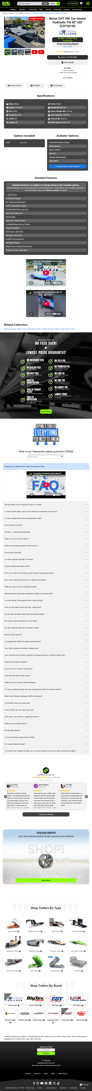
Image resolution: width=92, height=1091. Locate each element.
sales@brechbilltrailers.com (46, 1063)
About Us (37, 1074)
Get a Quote (69, 62)
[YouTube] (42, 1083)
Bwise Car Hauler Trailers (13, 329)
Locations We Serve (51, 1088)
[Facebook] (34, 1083)
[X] (54, 1083)
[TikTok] (58, 1083)
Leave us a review (46, 814)
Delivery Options (15, 85)
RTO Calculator (58, 85)
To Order (39, 1088)
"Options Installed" (52, 190)
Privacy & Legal (30, 1088)
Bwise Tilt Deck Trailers (51, 329)
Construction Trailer (68, 329)
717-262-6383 (46, 1060)
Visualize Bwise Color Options (67, 166)
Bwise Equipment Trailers (32, 329)
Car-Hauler (19, 13)
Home (5, 13)
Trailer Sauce (62, 1074)
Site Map (82, 1088)
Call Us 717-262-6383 (68, 57)
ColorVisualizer (6, 996)
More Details (46, 411)
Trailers (11, 13)
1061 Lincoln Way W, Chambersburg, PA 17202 (46, 1065)
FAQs (53, 1074)
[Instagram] (38, 1083)
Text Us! (85, 1085)
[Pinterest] (46, 1083)
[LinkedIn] (50, 1083)
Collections (63, 1088)
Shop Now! (46, 880)
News (46, 1074)
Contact (28, 1074)
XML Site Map (73, 1088)
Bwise (16, 104)
